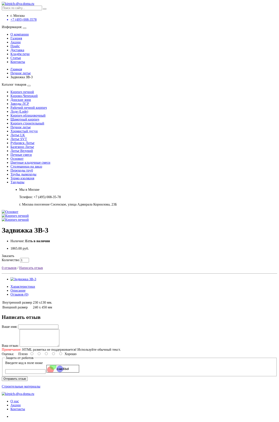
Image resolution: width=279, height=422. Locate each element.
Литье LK (17, 135)
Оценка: (8, 354)
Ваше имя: (9, 326)
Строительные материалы (21, 386)
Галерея (16, 38)
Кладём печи (20, 54)
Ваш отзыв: (10, 345)
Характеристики (22, 286)
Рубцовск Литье (22, 143)
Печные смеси (21, 155)
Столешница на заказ (26, 166)
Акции (15, 42)
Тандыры (17, 182)
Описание (18, 290)
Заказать (8, 256)
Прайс (15, 46)
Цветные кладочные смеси (30, 162)
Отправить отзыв (14, 378)
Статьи (15, 58)
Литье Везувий (21, 151)
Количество (10, 260)
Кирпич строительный (27, 123)
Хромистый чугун (24, 131)
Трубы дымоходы (23, 174)
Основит (17, 158)
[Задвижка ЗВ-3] (23, 279)
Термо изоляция (22, 178)
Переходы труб (21, 170)
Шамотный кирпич (24, 119)
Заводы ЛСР (19, 104)
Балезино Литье (22, 147)
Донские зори (20, 100)
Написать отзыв (31, 268)
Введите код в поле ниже (24, 363)
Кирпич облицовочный (28, 115)
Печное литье (20, 127)
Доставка (17, 50)
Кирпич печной (22, 92)
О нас (14, 401)
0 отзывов (9, 268)
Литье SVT (18, 139)
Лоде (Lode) (19, 111)
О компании (19, 34)
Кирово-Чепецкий (24, 96)
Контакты (17, 62)
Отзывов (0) (19, 294)
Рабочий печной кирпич (28, 107)
